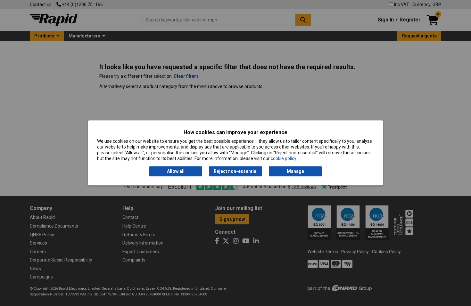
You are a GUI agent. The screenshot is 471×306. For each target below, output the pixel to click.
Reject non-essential (236, 171)
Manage (295, 171)
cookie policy (283, 158)
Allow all (176, 171)
